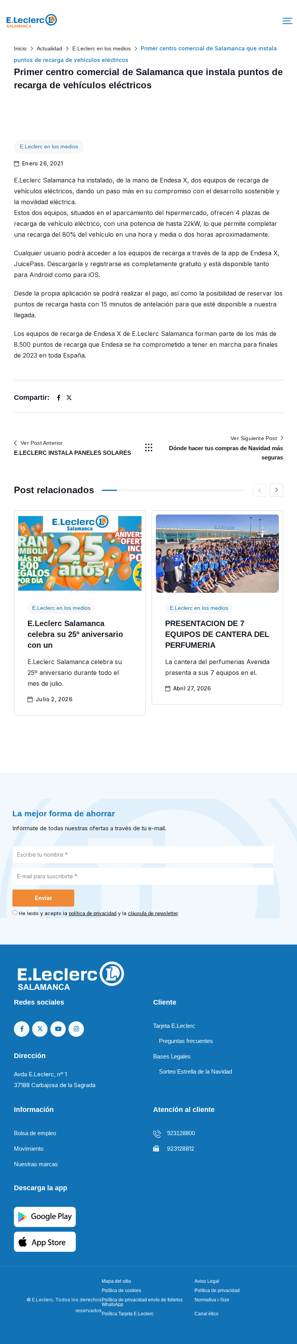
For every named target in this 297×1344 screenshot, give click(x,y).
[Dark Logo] (32, 20)
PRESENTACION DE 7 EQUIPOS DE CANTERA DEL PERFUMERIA (217, 634)
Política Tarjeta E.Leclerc (128, 1313)
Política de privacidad (217, 1290)
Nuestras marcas (36, 1164)
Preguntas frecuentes (186, 1041)
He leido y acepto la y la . (99, 913)
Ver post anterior (41, 443)
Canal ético (206, 1313)
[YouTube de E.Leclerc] (58, 1029)
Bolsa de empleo (35, 1133)
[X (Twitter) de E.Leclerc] (40, 1029)
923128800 (181, 1133)
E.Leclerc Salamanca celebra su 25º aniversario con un (75, 634)
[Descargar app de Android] (45, 1216)
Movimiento (28, 1148)
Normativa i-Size (212, 1300)
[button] (287, 21)
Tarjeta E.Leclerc (174, 1025)
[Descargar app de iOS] (45, 1241)
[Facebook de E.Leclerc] (21, 1029)
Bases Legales (172, 1056)
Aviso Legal (207, 1281)
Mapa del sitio (116, 1281)
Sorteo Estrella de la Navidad (195, 1071)
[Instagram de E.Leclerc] (76, 1029)
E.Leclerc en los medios (49, 146)
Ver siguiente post (253, 438)
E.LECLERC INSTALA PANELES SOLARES (72, 452)
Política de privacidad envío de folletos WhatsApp (142, 1302)
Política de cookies (121, 1290)
